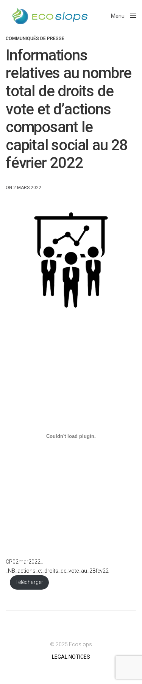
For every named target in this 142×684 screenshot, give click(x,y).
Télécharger (29, 582)
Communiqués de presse (35, 38)
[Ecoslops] (50, 16)
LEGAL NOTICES (71, 656)
